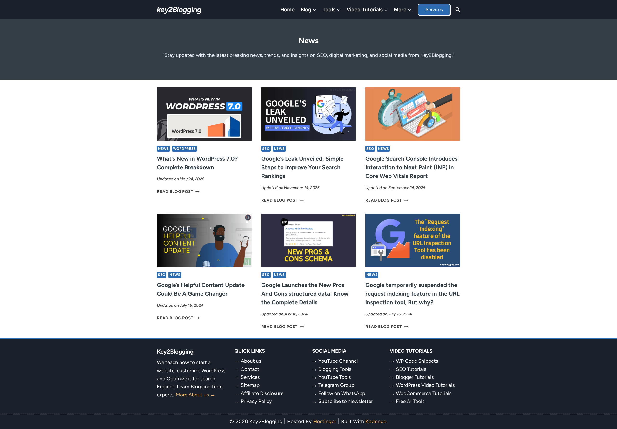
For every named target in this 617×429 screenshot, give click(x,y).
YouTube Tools (334, 377)
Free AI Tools (410, 401)
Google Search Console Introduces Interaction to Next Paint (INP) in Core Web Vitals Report (411, 167)
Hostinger (324, 421)
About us (251, 361)
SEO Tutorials (411, 369)
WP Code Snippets (417, 361)
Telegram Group (336, 385)
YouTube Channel (338, 361)
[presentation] (204, 114)
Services (434, 9)
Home (287, 10)
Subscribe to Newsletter (345, 401)
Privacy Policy (256, 401)
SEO (266, 148)
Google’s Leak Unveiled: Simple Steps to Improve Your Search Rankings (302, 167)
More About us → (195, 395)
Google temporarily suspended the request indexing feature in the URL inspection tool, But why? (412, 293)
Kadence (375, 421)
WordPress (184, 148)
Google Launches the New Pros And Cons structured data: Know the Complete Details (305, 293)
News (163, 148)
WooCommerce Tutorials (424, 393)
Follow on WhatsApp (341, 393)
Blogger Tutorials (415, 377)
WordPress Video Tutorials (425, 385)
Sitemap (250, 385)
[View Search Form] (457, 9)
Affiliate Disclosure (262, 393)
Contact (250, 369)
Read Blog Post (178, 191)
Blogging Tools (334, 369)
